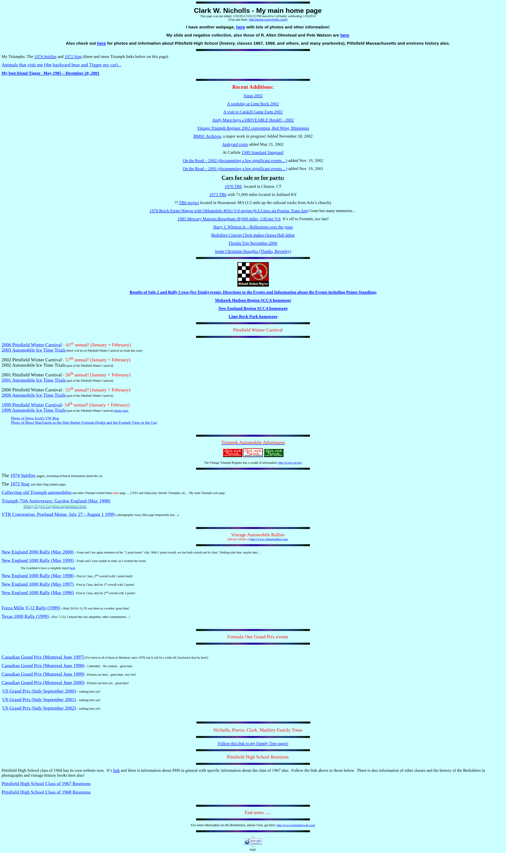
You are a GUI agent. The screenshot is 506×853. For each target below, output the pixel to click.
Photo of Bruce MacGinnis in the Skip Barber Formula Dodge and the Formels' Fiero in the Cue (84, 422)
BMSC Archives (207, 136)
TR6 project (189, 202)
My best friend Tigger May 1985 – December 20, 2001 (50, 73)
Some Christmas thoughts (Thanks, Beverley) (253, 251)
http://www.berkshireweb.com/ (296, 825)
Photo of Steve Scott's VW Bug (35, 418)
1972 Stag (73, 56)
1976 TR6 (233, 186)
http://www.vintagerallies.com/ (269, 539)
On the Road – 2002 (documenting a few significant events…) (235, 160)
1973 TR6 (218, 194)
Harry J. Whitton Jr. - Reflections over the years (253, 227)
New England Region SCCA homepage (253, 308)
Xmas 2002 (253, 95)
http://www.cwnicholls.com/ (267, 19)
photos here (121, 410)
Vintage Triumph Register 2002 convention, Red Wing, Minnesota (253, 128)
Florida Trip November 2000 (253, 243)
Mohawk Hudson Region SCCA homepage (253, 300)
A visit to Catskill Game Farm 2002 (253, 112)
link (116, 770)
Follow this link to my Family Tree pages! (253, 743)
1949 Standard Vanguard (262, 152)
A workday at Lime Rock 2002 (253, 103)
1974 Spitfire (45, 56)
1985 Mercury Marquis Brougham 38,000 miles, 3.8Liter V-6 (229, 218)
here (240, 27)
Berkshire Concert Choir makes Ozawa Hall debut (253, 235)
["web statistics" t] (253, 843)
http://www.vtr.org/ (290, 462)
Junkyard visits (235, 144)
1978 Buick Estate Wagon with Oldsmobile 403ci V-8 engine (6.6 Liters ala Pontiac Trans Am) (228, 210)
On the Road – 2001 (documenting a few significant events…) (235, 168)
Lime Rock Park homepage (253, 316)
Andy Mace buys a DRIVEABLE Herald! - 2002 (253, 120)
